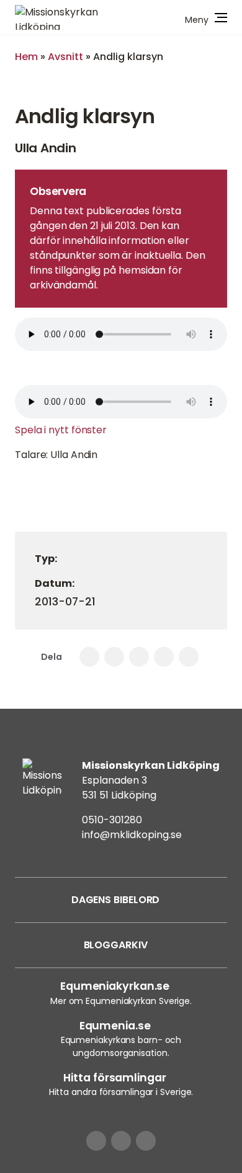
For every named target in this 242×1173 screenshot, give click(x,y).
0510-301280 (112, 820)
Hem (26, 57)
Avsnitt (65, 57)
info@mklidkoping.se (132, 835)
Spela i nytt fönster (61, 430)
